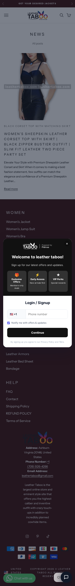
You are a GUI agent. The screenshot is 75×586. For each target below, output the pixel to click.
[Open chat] (66, 577)
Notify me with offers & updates (28, 322)
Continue (37, 332)
